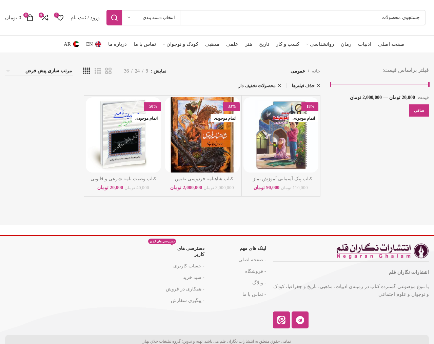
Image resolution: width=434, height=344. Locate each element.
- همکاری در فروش (185, 288)
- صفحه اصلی (252, 259)
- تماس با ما (254, 294)
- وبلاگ (259, 282)
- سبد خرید (193, 277)
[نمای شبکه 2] (108, 71)
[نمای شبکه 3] (98, 71)
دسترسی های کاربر (177, 250)
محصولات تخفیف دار (257, 85)
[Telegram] (300, 319)
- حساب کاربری (188, 265)
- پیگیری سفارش (187, 300)
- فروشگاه (255, 271)
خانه (316, 71)
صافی (419, 110)
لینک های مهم (253, 248)
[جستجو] (114, 17)
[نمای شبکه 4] (86, 71)
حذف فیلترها (303, 85)
